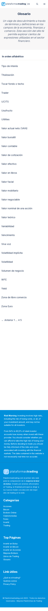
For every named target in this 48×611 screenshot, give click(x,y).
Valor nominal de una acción (16, 208)
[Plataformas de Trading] (15, 4)
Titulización (7, 74)
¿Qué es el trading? (11, 578)
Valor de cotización (12, 155)
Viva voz (6, 244)
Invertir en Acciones (12, 550)
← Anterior (7, 320)
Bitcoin (6, 509)
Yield (4, 288)
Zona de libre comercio (14, 297)
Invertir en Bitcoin (11, 547)
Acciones (7, 506)
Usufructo (6, 110)
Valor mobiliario (9, 190)
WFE (4, 279)
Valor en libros (9, 172)
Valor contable (9, 146)
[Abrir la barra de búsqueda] (37, 4)
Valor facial (7, 181)
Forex (5, 519)
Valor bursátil (8, 137)
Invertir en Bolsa (10, 543)
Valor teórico (8, 217)
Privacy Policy (9, 584)
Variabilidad (7, 226)
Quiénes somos (10, 581)
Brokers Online (9, 512)
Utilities (5, 119)
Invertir (6, 522)
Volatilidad (7, 261)
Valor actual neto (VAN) (14, 128)
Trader (5, 92)
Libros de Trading (11, 556)
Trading (6, 525)
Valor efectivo (9, 163)
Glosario (7, 559)
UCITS (5, 101)
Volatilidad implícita (12, 252)
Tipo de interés (9, 66)
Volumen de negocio (12, 270)
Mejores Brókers (10, 553)
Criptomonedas (10, 516)
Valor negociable (10, 199)
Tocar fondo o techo (12, 83)
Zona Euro (7, 306)
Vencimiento (8, 235)
